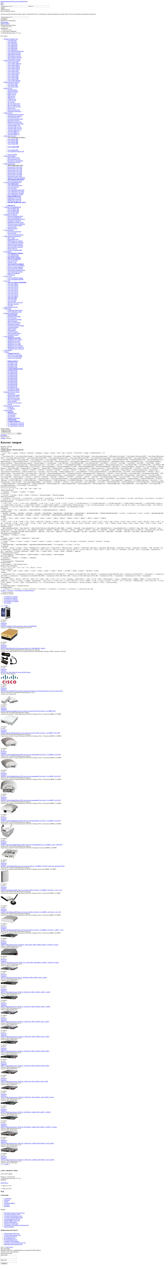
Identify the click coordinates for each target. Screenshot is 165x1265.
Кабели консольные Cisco (37, 465)
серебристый (25, 538)
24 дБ (160, 523)
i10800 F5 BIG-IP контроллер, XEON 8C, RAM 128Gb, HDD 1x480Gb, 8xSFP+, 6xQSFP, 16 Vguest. (30, 944)
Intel (63, 453)
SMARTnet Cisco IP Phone (15, 345)
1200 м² (42, 518)
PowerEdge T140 (12, 362)
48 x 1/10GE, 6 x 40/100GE (58, 506)
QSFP (62, 551)
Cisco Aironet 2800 (13, 140)
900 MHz (13, 513)
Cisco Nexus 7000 (13, 83)
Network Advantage (58, 495)
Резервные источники (14, 162)
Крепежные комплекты (14, 111)
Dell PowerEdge (129, 475)
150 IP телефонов (7, 554)
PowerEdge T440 (12, 367)
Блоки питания (12, 227)
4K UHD (84, 531)
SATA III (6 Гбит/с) (32, 582)
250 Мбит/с (24, 558)
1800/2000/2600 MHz (157, 513)
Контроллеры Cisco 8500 (15, 173)
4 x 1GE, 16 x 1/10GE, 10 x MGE (20, 506)
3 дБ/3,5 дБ (39, 521)
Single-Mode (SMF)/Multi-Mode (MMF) (40, 544)
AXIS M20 (154, 468)
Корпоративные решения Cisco (13, 1244)
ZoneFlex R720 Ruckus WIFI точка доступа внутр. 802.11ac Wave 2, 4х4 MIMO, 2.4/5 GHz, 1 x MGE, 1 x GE (32, 930)
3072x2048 (67, 531)
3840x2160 (104, 530)
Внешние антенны (23, 585)
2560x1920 (41, 531)
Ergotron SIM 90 (26, 468)
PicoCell (69, 453)
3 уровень (23, 492)
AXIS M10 (137, 468)
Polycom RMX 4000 (13, 211)
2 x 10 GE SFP (38, 498)
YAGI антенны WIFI (14, 117)
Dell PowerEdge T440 (113, 483)
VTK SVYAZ (78, 453)
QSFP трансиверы (13, 91)
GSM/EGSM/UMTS (35, 510)
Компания (4, 1)
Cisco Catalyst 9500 (13, 79)
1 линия (5, 541)
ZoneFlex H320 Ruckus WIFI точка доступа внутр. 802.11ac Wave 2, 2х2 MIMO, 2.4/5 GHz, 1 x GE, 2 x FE (31, 890)
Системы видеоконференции (12, 182)
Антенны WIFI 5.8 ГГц (14, 130)
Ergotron (15, 453)
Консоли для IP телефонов (15, 267)
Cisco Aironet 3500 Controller (59, 478)
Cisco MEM (131, 463)
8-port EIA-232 (155, 549)
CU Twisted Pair (59, 544)
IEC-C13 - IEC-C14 (86, 549)
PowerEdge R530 (12, 379)
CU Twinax (68, 544)
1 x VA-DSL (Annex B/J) (97, 503)
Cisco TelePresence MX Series (16, 190)
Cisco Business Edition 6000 (150, 473)
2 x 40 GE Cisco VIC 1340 (85, 589)
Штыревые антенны (13, 120)
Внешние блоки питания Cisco (100, 461)
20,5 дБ (50, 523)
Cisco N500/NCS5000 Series (16, 51)
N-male (12, 548)
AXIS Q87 (33, 475)
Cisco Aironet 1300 (18, 473)
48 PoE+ (81, 571)
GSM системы (8, 410)
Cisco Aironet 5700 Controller (81, 456)
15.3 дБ (32, 523)
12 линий (49, 541)
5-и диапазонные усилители (16, 426)
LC (40, 582)
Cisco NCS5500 (32, 485)
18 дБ (142, 523)
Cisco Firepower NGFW (11, 307)
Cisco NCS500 (21, 485)
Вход (2, 3)
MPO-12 (96, 582)
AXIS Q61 (70, 477)
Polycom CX (116, 466)
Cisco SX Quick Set (13, 187)
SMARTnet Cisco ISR (14, 341)
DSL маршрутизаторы (14, 59)
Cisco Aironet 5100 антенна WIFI (101, 458)
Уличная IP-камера (13, 335)
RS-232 (4, 579)
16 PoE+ (46, 571)
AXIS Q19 (8, 475)
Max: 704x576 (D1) (20, 530)
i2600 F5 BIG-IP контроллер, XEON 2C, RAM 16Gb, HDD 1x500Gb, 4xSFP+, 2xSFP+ (25, 992)
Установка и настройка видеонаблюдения (16, 1225)
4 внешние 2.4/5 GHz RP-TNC (133, 574)
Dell (58, 453)
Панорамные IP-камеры (14, 319)
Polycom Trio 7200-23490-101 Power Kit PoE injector (16, 672)
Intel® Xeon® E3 (18, 477)
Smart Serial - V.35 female (139, 548)
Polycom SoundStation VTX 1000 (67, 466)
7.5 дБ (105, 521)
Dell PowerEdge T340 (98, 483)
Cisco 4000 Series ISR (114, 471)
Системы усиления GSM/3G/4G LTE (15, 1243)
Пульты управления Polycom (98, 471)
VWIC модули (12, 100)
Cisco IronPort (8, 350)
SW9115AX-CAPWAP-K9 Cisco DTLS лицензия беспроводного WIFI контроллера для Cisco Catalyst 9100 (32, 691)
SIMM (142, 579)
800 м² (29, 518)
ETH (88, 579)
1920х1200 (152, 528)
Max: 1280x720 (24, 528)
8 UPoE (96, 571)
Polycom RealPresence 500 (137, 459)
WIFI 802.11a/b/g (126, 579)
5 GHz (140, 513)
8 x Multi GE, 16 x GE (22, 500)
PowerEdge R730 (12, 385)
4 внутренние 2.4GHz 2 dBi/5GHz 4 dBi (111, 574)
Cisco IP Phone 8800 (8, 466)
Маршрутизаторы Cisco (11, 39)
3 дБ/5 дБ (55, 521)
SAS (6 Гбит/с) (73, 582)
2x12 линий (73, 541)
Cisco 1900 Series (12, 45)
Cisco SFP (113, 463)
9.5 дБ (134, 521)
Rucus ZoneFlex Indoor (139, 471)
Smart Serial (8, 551)
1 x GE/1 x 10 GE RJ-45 (29, 589)
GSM (4, 510)
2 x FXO (12, 580)
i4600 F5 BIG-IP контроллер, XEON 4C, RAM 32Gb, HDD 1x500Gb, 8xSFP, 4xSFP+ (25, 1051)
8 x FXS (108, 580)
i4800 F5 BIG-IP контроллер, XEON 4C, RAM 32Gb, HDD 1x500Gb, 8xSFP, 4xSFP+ (25, 1065)
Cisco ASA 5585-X (13, 296)
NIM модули (11, 97)
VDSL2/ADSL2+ (108, 579)
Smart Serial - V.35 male (124, 548)
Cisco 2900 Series (12, 46)
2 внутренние (13, 575)
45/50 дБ (18, 525)
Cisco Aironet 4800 (13, 143)
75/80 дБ (113, 523)
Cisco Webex (101, 482)
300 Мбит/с (32, 558)
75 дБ (107, 523)
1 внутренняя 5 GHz (8, 574)
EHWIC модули (12, 93)
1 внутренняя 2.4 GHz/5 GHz (25, 574)
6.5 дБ (95, 521)
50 (17, 488)
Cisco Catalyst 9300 (13, 76)
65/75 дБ (25, 525)
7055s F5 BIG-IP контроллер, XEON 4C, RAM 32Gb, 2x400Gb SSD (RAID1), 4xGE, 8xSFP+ (27, 1143)
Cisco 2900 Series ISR (76, 463)
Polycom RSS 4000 (13, 213)
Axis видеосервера (13, 327)
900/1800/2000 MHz (92, 513)
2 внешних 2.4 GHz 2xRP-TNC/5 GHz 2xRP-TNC (51, 574)
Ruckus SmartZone (69, 475)
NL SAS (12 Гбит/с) (85, 582)
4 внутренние (119, 575)
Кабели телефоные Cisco (67, 471)
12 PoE (33, 571)
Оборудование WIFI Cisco (11, 1233)
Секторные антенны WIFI (15, 119)
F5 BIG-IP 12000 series (45, 480)
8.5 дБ (116, 521)
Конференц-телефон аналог (16, 222)
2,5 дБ (15, 521)
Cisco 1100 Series (12, 43)
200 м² (76, 518)
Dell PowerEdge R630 (23, 483)
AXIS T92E (42, 473)
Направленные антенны (15, 116)
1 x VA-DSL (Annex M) (114, 503)
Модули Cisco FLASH (14, 106)
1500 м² (49, 518)
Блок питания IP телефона (15, 268)
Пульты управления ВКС (15, 250)
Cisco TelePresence (81, 471)
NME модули (11, 96)
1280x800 (80, 530)
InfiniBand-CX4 (34, 548)
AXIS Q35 (16, 475)
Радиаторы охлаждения (14, 402)
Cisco (9, 453)
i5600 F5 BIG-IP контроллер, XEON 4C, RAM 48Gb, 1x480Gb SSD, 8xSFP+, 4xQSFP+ (26, 1112)
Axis (4, 453)
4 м (18, 567)
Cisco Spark (99, 478)
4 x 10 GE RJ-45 (59, 498)
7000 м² (55, 518)
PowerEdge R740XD (13, 390)
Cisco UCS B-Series (121, 473)
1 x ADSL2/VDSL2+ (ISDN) (50, 505)
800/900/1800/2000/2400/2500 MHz (62, 515)
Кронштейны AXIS (89, 473)
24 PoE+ (60, 571)
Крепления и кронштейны (15, 160)
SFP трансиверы (12, 90)
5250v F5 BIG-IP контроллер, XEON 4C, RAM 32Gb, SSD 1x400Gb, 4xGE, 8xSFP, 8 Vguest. (27, 1097)
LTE (15, 510)
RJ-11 (138, 549)
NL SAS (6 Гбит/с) (49, 582)
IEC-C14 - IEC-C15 (73, 549)
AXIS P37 (28, 477)
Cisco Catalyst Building (14, 80)
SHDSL (8, 582)
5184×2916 (127, 531)
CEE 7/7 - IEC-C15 (46, 549)
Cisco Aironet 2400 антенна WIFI (15, 458)
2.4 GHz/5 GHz (131, 513)
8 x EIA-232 (128, 580)
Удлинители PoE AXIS (74, 473)
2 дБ (4, 521)
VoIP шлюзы (7, 308)
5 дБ (72, 521)
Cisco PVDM (150, 463)
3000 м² (89, 518)
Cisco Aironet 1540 (30, 478)
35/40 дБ (10, 525)
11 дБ (152, 521)
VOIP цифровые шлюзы (15, 311)
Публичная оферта (9, 1203)
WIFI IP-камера (12, 328)
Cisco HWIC (140, 463)
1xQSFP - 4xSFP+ (47, 551)
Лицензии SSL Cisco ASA (15, 302)
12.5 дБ (122, 521)
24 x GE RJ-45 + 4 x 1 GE (38, 500)
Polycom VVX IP (12, 261)
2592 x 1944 (50, 531)
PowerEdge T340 (12, 364)
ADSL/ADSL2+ (80, 579)
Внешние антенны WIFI (15, 122)
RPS (99, 579)
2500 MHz (37, 513)
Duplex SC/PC (55, 548)
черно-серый (35, 538)
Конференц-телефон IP (14, 221)
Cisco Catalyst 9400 (13, 77)
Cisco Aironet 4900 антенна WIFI (79, 458)
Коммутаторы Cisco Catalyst (12, 60)
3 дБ (26, 521)
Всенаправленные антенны (16, 114)
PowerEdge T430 (12, 365)
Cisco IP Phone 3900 (131, 465)
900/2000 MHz (68, 513)
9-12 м (39, 567)
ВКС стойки (11, 237)
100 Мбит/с (6, 558)
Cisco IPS (10, 305)
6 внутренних (149, 574)
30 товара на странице (10, 598)
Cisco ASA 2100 (16, 482)
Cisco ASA (7, 281)
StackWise (26, 549)
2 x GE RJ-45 (16, 498)
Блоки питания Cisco (14, 110)
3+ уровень (31, 492)
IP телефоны (7, 251)
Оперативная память (14, 395)
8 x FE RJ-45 (80, 498)
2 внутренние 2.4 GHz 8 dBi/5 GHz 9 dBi (32, 575)
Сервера (6, 352)
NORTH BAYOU (95, 453)
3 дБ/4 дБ (48, 521)
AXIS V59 (41, 475)
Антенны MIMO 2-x (13, 131)
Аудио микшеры (9, 230)
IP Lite (21, 495)
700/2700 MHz (45, 515)
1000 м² (35, 518)
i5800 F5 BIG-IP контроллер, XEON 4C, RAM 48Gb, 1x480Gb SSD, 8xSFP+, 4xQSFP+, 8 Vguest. (29, 1127)
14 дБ (21, 523)
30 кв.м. (33, 567)
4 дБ (61, 521)
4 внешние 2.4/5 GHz (106, 575)
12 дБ (158, 521)
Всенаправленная (7, 561)
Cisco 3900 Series (12, 48)
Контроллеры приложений (12, 406)
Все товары (7, 603)
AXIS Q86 (78, 477)
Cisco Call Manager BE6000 (15, 279)
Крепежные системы (118, 461)
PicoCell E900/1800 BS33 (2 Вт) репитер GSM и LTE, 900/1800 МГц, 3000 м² (23, 648)
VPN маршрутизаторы (14, 54)
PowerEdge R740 (12, 387)
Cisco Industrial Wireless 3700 (16, 151)
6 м (23, 567)
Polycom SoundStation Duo (15, 216)
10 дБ (140, 521)
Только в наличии (7, 592)
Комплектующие (12, 228)
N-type (56, 551)
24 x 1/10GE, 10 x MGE (144, 505)
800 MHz (5, 513)
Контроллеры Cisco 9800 (15, 174)
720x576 (87, 530)
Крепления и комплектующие (16, 270)
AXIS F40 (37, 477)
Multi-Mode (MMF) (21, 544)
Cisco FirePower (47, 482)
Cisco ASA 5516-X (13, 290)
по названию (19, 590)
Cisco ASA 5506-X (13, 284)
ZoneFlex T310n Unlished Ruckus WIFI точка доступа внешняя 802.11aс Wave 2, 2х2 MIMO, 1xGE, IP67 (31, 754)
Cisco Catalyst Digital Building (32, 482)
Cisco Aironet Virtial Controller (24, 456)
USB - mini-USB (154, 548)
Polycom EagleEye (39, 463)
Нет (3, 571)
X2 (37, 579)
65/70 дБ (87, 523)
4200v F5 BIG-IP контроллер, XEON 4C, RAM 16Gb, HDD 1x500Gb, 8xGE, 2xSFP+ (25, 1036)
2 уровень (5, 492)
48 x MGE (51, 500)
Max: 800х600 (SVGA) (120, 528)
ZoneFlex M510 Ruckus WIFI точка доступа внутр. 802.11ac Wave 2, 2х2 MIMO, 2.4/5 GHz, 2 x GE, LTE (31, 912)
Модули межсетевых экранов (23, 463)
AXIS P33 (41, 470)
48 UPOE (89, 571)
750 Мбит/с (15, 535)
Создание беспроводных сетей (13, 1216)
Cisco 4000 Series (12, 49)
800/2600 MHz (47, 513)
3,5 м (14, 567)
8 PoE (21, 571)
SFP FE (11, 579)
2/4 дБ (21, 521)
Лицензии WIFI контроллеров (16, 177)
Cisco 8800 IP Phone (13, 256)
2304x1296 (92, 531)
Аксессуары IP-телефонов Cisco (79, 461)
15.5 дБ (153, 523)
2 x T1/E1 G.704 (57, 580)
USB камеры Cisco (70, 468)
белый (11, 538)
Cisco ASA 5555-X (13, 295)
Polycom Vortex (12, 233)
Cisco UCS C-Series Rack (15, 355)
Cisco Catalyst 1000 (13, 62)
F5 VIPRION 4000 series (141, 480)
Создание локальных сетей (12, 1214)
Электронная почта (6, 6)
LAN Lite (5, 495)
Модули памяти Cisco (14, 105)
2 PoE (9, 571)
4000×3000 (109, 531)
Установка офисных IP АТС (12, 1219)
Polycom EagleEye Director (15, 247)
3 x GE (64, 503)
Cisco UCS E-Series (52, 471)
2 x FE (52, 579)
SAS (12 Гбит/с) (62, 582)
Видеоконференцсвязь (10, 1239)
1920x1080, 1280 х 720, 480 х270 (133, 530)
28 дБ (62, 523)
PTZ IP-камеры (12, 318)
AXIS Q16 (65, 470)
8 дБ (111, 521)
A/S (121, 580)
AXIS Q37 (61, 477)
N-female (19, 548)
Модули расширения (14, 399)
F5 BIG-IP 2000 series (59, 480)
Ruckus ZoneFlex (12, 154)
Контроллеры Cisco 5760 (15, 171)
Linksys (46, 453)
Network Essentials (45, 495)
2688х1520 (59, 531)
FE (57, 579)
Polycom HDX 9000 (105, 459)
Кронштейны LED (13, 239)
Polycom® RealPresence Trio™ (16, 219)
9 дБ (128, 521)
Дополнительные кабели (15, 225)
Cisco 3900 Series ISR (91, 463)
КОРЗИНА (4, 435)
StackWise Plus (16, 549)
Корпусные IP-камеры (14, 322)
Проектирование (9, 1226)
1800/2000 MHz (80, 513)
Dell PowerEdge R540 (8, 483)
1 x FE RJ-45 (6, 589)
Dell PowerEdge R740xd (69, 483)
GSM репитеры (12, 413)
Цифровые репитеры (14, 418)
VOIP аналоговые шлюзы (15, 310)
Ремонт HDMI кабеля (10, 1222)
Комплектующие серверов (12, 392)
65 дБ (81, 523)
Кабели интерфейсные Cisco (135, 461)
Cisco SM (41, 471)
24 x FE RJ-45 (110, 498)
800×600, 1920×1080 (147, 531)
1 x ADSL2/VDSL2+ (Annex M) (11, 505)
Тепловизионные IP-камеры (16, 325)
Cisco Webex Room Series (15, 185)
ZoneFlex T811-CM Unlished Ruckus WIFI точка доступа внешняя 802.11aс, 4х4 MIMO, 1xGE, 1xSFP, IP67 (31, 844)
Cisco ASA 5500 (48, 461)
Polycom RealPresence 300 (120, 459)
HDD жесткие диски (14, 398)
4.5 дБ (67, 521)
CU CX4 (76, 544)
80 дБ (119, 523)
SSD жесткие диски (13, 396)
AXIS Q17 (74, 470)
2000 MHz (29, 513)
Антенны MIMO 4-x (13, 134)
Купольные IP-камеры (14, 316)
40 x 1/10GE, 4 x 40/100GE (40, 506)
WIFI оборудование (10, 156)
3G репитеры (11, 415)
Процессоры (11, 393)
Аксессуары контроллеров (99, 456)
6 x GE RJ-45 (70, 498)
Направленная (19, 561)
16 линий (64, 541)
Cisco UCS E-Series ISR (14, 358)
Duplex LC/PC (45, 548)
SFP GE (18, 579)
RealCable (30, 453)
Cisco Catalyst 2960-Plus (14, 63)
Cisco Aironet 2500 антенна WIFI (37, 458)
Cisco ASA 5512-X (13, 287)
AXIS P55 (57, 470)
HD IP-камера (12, 330)
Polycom (23, 453)
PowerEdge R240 (12, 372)
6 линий (41, 541)
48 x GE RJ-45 (149, 498)
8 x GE (94, 579)
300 (25, 488)
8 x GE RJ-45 (90, 498)
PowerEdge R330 (12, 373)
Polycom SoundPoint (128, 466)
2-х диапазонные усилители (16, 422)
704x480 (119, 530)
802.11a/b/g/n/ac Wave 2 (21, 564)
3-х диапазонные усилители (16, 424)
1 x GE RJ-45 (16, 589)
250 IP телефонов (20, 554)
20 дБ (44, 523)
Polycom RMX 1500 (13, 208)
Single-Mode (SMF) (8, 544)
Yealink (86, 453)
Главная (3, 438)
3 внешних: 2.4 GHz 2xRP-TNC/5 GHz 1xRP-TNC (82, 574)
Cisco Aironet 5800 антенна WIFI (122, 458)
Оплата (14, 1)
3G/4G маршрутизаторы (15, 57)
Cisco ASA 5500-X (36, 461)
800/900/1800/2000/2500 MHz (109, 513)
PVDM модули (12, 99)
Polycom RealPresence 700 (155, 459)
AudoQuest (38, 453)
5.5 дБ (84, 521)
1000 (35, 488)
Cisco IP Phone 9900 (22, 466)
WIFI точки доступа (10, 136)
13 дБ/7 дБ (7, 523)
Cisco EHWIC (104, 463)
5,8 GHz (146, 513)
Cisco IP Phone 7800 (145, 465)
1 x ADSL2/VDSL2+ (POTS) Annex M (72, 505)
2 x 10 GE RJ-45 (27, 498)
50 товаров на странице (11, 599)
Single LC (77, 548)
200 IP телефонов (59, 554)
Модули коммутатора (14, 103)
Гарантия (9, 1)
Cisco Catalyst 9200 (13, 74)
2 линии (12, 541)
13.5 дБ (15, 523)
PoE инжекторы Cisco (61, 461)
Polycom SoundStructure (14, 231)
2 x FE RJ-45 (6, 498)
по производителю (28, 590)
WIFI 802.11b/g (138, 580)
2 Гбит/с (23, 535)
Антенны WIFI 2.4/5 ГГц (15, 128)
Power (117, 579)
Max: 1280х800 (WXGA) (104, 528)
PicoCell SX (154, 480)
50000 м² (103, 518)
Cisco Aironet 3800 (13, 142)
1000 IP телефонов (33, 554)
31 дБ (147, 523)
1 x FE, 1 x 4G (6, 503)
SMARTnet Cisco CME (14, 344)
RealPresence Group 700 (14, 200)
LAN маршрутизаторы (14, 53)
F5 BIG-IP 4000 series (29, 480)
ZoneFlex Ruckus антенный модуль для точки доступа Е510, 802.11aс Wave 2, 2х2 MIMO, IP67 (28, 711)
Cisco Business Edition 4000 (78, 478)
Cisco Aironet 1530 (8, 456)
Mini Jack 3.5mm (67, 548)
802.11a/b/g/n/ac (7, 564)
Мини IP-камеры (12, 321)
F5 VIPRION (11, 409)
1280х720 (132, 528)
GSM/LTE (62, 510)
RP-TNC (5, 548)
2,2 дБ (9, 521)
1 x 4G (52, 503)
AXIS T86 (95, 477)
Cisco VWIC (51, 465)
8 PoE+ (26, 571)
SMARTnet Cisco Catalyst (15, 339)
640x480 (56, 530)
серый (17, 538)
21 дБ (57, 523)
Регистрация (4, 22)
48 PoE (74, 571)
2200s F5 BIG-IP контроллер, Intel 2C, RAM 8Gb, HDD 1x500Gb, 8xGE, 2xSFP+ (24, 977)
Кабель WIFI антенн (13, 157)
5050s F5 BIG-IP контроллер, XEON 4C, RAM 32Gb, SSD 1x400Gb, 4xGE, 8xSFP (24, 1081)
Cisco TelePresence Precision (15, 242)
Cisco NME (121, 463)
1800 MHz (21, 513)
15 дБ (27, 523)
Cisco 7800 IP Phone (13, 254)
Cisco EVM (126, 471)
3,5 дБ (32, 521)
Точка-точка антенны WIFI (15, 123)
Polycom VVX (140, 466)
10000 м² (70, 518)
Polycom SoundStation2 (48, 466)
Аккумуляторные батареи (15, 271)
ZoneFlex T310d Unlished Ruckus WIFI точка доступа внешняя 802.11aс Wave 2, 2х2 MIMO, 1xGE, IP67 (31, 800)
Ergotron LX (36, 468)
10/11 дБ (146, 521)
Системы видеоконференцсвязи (13, 1217)
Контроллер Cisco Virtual (15, 176)
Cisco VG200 (115, 470)
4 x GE (70, 503)
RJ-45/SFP (123, 549)
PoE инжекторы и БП (14, 159)
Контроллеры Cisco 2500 (15, 167)
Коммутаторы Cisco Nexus (12, 82)
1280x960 (49, 530)
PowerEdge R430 (12, 376)
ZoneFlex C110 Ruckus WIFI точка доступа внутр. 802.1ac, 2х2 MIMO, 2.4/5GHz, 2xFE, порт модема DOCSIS (32, 866)
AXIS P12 (17, 470)
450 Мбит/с (6, 535)
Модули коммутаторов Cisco (114, 465)
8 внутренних (147, 575)
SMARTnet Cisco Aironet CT (16, 347)
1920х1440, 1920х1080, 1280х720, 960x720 (23, 531)
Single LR (77, 551)
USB (47, 579)
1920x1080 (77, 528)
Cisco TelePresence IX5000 (15, 194)
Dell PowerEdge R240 (113, 482)
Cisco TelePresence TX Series (16, 193)
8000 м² (62, 518)
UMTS (10, 510)
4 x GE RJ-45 (48, 498)
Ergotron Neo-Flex (57, 468)
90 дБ (131, 523)
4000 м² (96, 518)
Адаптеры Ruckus (133, 478)
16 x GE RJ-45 (100, 498)
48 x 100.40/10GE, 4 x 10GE (75, 506)
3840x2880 (76, 531)
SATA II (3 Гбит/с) (111, 582)
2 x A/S (62, 579)
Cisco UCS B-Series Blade (15, 356)
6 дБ (89, 521)
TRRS (22, 582)
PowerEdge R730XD (13, 389)
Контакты (25, 1)
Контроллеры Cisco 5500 (15, 170)
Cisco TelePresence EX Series (16, 191)
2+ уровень (14, 492)
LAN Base (13, 495)
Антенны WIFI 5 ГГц (14, 125)
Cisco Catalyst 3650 (13, 71)
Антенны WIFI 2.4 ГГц (14, 127)
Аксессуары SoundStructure (15, 234)
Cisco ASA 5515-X (13, 288)
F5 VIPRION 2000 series (75, 480)
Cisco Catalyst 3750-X (14, 73)
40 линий (91, 541)
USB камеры (11, 274)
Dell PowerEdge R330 (128, 482)
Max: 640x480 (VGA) (88, 528)
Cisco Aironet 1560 (43, 478)
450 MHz (37, 515)
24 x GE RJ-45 (121, 498)
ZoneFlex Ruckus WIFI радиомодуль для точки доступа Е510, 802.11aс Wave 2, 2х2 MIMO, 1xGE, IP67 (30, 733)
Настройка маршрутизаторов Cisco (14, 1213)
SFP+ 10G (26, 579)
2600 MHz (28, 515)
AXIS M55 (57, 482)
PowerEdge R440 (12, 378)
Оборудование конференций (12, 236)
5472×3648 (135, 531)
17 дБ (39, 523)
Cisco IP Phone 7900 (158, 465)
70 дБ (94, 523)
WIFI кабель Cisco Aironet (117, 456)
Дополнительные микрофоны (16, 224)
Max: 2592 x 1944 (142, 528)
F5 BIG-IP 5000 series (15, 480)
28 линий (99, 541)
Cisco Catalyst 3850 (51, 459)
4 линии (26, 541)
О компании (7, 1198)
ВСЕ (7, 605)
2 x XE (94, 580)
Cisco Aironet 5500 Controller (62, 456)
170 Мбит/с (15, 558)
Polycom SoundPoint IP (14, 259)
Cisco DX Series (12, 188)
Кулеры (10, 404)
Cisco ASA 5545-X (13, 293)
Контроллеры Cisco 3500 (15, 168)
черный (5, 538)
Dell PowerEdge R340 (142, 482)
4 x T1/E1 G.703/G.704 (71, 580)
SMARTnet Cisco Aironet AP (16, 348)
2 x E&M (27, 580)
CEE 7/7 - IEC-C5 (99, 549)
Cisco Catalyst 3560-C (14, 69)
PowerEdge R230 (12, 370)
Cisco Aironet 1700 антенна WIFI (136, 456)
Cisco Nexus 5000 (13, 85)
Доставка (19, 1)
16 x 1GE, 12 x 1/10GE (113, 505)
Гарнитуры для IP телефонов (16, 265)
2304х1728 (95, 530)
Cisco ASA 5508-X (13, 285)
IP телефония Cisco (9, 1238)
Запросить (4, 623)
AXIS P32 (150, 471)
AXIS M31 (45, 477)
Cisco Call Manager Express (15, 278)
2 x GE (58, 503)
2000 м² (83, 518)
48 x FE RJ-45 (139, 498)
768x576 (72, 530)
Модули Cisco (8, 88)
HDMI (32, 551)
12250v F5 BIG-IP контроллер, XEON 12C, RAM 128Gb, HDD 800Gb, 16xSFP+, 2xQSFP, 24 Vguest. (30, 962)
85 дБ (125, 523)
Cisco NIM (91, 478)
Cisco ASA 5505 (12, 299)
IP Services (34, 495)
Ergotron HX (128, 480)
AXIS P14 (33, 470)
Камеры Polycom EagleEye (15, 244)
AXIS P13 (25, 470)
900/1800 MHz (57, 513)
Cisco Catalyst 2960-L (14, 65)
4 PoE (15, 571)
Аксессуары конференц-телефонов (93, 465)
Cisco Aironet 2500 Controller (43, 456)
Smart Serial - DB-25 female (107, 548)
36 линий (106, 541)
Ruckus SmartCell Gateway (15, 180)
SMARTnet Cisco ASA (14, 342)
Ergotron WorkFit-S (83, 468)
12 (10, 488)
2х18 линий (82, 541)
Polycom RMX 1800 (128, 483)
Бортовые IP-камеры (14, 324)
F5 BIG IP (10, 407)
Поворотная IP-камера (14, 333)
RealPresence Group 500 (14, 199)
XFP (32, 579)
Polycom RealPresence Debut (153, 477)
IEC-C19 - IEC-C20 (59, 549)
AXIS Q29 (80, 475)
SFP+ (38, 551)
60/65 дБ (74, 523)
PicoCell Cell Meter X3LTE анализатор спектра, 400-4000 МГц (19, 626)
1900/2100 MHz (19, 515)
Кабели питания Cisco (98, 468)
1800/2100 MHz (7, 515)
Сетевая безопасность (10, 1236)
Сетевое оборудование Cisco (12, 1235)
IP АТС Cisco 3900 (77, 459)
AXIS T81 (86, 477)
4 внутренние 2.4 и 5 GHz (133, 575)
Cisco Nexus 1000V (125, 477)
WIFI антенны (8, 113)
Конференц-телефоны (10, 214)
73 (4, 605)
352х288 (69, 528)
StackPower (34, 549)
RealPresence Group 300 (14, 197)
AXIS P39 (88, 475)
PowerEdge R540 (12, 381)
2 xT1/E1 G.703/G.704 (152, 579)
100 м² (4, 518)
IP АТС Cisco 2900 (64, 459)
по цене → (4, 590)
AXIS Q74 (110, 473)
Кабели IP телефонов (14, 273)
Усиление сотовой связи (11, 1223)
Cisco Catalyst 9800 (89, 482)
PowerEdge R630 (12, 382)
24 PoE (53, 571)
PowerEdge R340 (12, 375)
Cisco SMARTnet (9, 336)
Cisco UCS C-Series (93, 470)
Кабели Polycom (12, 248)
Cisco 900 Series (12, 42)
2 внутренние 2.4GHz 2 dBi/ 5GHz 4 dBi (58, 575)
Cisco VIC (59, 465)
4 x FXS (101, 580)
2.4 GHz (122, 513)
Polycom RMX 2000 (13, 210)
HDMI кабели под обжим (15, 241)
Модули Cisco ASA (13, 304)
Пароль (31, 6)
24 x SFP (130, 498)
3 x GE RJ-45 (62, 589)
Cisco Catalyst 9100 (76, 482)
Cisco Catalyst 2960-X (14, 66)
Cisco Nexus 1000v (13, 86)
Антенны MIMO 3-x (13, 133)
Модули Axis (101, 473)
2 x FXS (15, 582)
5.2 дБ (78, 521)
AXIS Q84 (25, 475)
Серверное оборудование (11, 1241)
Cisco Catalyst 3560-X (14, 68)
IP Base (27, 495)
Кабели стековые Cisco (29, 471)
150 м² (11, 518)
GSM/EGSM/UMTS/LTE (49, 510)
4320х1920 (64, 530)
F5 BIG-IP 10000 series (147, 478)
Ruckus (53, 453)
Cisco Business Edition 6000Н (108, 477)
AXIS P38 (65, 482)
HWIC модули (12, 94)
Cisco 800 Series (12, 40)
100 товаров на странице (11, 601)
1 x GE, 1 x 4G (43, 503)
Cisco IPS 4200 (151, 466)
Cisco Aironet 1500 (13, 150)
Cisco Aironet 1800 (13, 139)
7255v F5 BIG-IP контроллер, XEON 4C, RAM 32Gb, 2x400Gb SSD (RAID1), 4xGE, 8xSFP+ (27, 1159)
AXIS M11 (146, 468)
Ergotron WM (46, 468)
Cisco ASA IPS (12, 301)
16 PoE (39, 571)
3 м (9, 567)
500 (30, 488)
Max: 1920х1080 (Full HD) (10, 528)
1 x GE (15, 503)
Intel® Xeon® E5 (141, 475)
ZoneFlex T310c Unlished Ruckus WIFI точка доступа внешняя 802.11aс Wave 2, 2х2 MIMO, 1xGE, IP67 (31, 820)
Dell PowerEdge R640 (38, 483)
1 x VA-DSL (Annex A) (82, 503)
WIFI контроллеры (9, 164)
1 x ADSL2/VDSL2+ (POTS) (31, 505)
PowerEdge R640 (12, 384)
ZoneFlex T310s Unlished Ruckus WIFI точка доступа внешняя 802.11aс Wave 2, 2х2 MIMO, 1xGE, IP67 (31, 776)
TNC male (131, 549)
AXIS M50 (8, 470)
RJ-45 (26, 548)
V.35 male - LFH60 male (21, 551)
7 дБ (100, 521)
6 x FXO (115, 580)
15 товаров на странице (11, 596)
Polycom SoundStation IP (15, 217)
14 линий (56, 541)
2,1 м (4, 567)
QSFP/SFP (69, 551)
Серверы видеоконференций (12, 207)
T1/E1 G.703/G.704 (150, 580)
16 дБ (136, 523)
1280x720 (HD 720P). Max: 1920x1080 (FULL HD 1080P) (48, 528)
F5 (104, 453)
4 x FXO (20, 580)
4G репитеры (11, 416)
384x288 (112, 530)
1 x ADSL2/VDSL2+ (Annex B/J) (132, 503)
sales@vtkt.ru (4, 1183)
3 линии (19, 541)
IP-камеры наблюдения (11, 313)
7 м (27, 567)
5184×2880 (118, 531)
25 (13, 488)
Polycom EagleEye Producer (15, 245)
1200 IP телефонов (46, 554)
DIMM (135, 579)
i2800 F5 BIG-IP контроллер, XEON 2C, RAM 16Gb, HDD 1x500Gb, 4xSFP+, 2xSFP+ (25, 1006)
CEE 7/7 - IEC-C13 (112, 549)
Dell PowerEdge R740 (53, 483)
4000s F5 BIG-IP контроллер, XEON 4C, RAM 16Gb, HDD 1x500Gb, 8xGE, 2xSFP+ (25, 1021)
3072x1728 (101, 531)
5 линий (34, 541)
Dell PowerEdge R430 (157, 482)
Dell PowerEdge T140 (84, 483)
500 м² (23, 518)
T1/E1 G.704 (47, 580)
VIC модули (11, 102)
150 (39, 488)
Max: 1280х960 (32, 530)
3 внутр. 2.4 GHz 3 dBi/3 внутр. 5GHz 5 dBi (85, 575)
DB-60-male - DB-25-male (89, 548)
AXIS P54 (49, 470)
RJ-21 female (145, 549)
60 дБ (68, 523)
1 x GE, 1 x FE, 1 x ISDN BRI (28, 503)
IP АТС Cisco (8, 276)
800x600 (41, 530)
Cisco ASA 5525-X (13, 291)
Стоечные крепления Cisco (19, 465)
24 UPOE (68, 571)
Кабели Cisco (11, 108)
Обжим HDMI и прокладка (12, 1220)
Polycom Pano (109, 478)
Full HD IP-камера (13, 332)
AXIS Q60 (82, 470)
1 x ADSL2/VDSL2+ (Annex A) (153, 503)
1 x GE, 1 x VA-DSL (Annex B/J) (94, 505)
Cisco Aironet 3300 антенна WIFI (58, 458)
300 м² (17, 518)
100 (21, 488)
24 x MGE (159, 498)
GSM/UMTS (23, 510)
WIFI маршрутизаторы (14, 56)
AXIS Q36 (53, 477)
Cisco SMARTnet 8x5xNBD (73, 465)
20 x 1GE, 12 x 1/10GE (128, 505)
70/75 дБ (100, 523)
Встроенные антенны (9, 585)
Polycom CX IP (12, 262)
